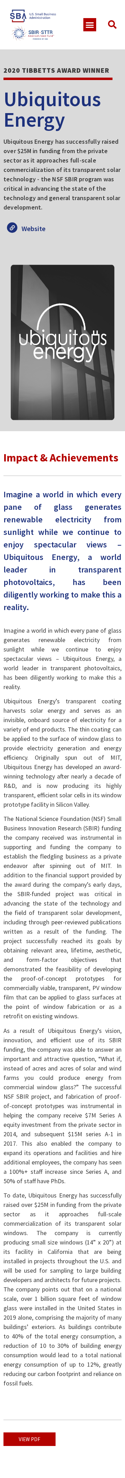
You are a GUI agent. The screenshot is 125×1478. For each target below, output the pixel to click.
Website (33, 228)
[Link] (12, 227)
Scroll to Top (23, 377)
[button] (90, 24)
